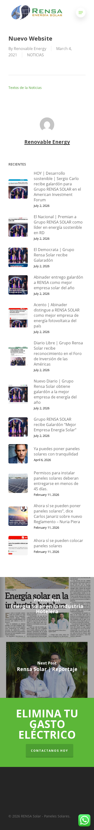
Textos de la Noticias (25, 87)
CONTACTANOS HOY (49, 751)
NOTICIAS (35, 55)
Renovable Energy (30, 48)
